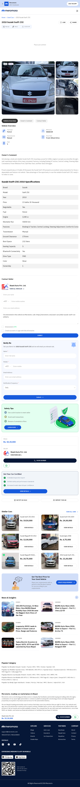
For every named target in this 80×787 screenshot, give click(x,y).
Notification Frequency (10, 383)
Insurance (47, 733)
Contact (73, 733)
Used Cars (10, 17)
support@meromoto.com (10, 732)
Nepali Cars (61, 733)
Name (5, 351)
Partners (62, 726)
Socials (5, 740)
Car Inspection (48, 736)
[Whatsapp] (6, 465)
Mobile (6, 362)
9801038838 (15, 735)
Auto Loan (47, 730)
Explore (34, 726)
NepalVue (61, 736)
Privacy (73, 736)
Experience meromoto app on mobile (16, 752)
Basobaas (61, 730)
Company (74, 726)
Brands (33, 736)
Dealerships (34, 739)
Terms (73, 739)
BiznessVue (62, 739)
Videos (33, 733)
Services (47, 726)
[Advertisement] (40, 45)
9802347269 (6, 735)
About (73, 730)
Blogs (32, 730)
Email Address (7, 372)
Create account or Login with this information (19, 331)
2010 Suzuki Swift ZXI (23, 17)
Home (3, 17)
